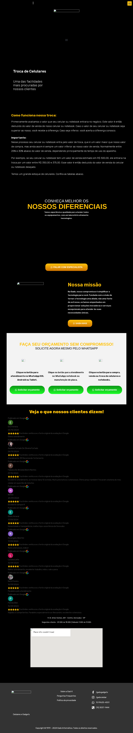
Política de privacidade (66, 700)
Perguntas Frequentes (66, 696)
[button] (129, 3)
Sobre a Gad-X (67, 691)
